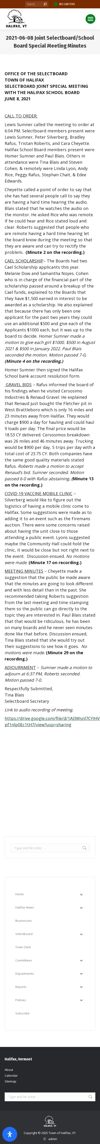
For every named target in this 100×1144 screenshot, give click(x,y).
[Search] (45, 4)
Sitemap (10, 1081)
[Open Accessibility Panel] (9, 1134)
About (9, 1070)
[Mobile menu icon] (90, 19)
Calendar (11, 1075)
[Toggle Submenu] (81, 894)
